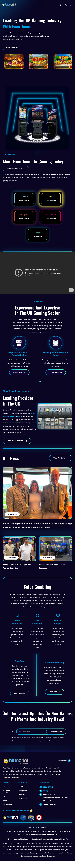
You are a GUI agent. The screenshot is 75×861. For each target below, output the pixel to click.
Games (20, 786)
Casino (11, 416)
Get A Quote (7, 804)
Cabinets (21, 795)
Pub (18, 416)
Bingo (5, 416)
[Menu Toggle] (71, 5)
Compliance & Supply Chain (42, 839)
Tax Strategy (25, 839)
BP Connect (22, 799)
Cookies (17, 839)
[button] (40, 381)
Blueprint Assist (6, 791)
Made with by (34, 827)
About (5, 786)
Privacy (9, 839)
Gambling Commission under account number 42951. (37, 835)
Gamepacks (22, 790)
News (5, 800)
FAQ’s (5, 796)
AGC (33, 413)
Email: (11, 731)
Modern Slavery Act (61, 839)
